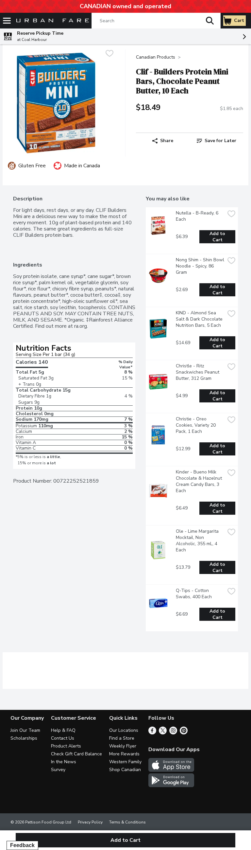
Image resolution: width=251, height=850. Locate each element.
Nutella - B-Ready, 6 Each (198, 216)
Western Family (125, 762)
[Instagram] (173, 732)
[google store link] (171, 785)
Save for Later (220, 141)
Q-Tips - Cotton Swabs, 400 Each (194, 593)
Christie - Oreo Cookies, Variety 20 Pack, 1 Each (196, 425)
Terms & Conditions (127, 822)
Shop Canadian (125, 770)
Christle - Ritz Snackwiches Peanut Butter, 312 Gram (198, 372)
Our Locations (123, 730)
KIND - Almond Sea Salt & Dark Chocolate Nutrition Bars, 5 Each (200, 319)
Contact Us (62, 738)
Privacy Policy (90, 822)
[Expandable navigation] (7, 20)
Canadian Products (155, 57)
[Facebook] (152, 732)
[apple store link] (171, 770)
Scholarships (23, 738)
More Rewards (124, 754)
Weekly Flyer (122, 746)
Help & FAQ (63, 730)
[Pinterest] (184, 732)
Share (166, 141)
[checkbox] (109, 54)
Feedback (22, 845)
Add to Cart (217, 237)
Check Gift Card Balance (76, 754)
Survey (58, 770)
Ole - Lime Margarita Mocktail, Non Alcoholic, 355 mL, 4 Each (198, 540)
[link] (216, 141)
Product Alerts (66, 746)
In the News (63, 762)
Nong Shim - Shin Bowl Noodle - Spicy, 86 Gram (200, 266)
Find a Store (121, 738)
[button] (209, 20)
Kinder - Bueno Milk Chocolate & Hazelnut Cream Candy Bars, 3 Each (199, 481)
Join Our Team (25, 730)
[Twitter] (163, 732)
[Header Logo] (51, 21)
